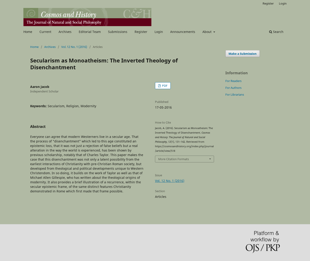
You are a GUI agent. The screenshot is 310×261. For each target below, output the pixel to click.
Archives (65, 32)
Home (27, 32)
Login (159, 32)
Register (141, 32)
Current (45, 32)
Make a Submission (243, 54)
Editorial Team (90, 32)
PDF (164, 86)
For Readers (233, 81)
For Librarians (234, 94)
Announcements (182, 32)
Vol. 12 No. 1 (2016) (74, 47)
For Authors (233, 88)
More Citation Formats (173, 159)
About (207, 32)
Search (277, 32)
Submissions (117, 32)
